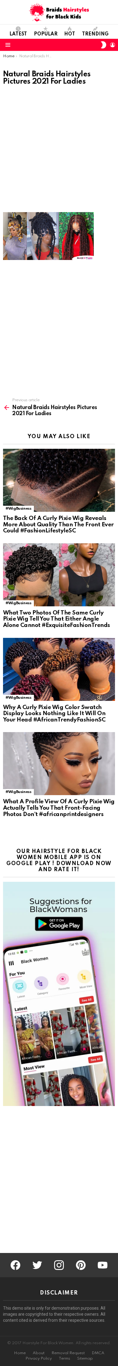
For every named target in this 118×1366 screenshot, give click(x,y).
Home (20, 1353)
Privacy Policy (38, 1359)
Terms (64, 1359)
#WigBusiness (18, 509)
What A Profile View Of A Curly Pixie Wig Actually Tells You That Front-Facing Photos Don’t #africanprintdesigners (59, 808)
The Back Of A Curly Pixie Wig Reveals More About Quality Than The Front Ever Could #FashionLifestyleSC (58, 524)
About (38, 1353)
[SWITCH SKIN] (103, 45)
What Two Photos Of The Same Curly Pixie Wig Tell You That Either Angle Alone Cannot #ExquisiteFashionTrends (56, 619)
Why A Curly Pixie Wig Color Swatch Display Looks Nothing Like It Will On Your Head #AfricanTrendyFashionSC (54, 714)
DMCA (98, 1353)
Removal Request (68, 1353)
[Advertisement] (59, 151)
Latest (18, 34)
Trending (95, 34)
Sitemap (85, 1359)
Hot (69, 34)
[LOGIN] (112, 45)
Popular (45, 34)
